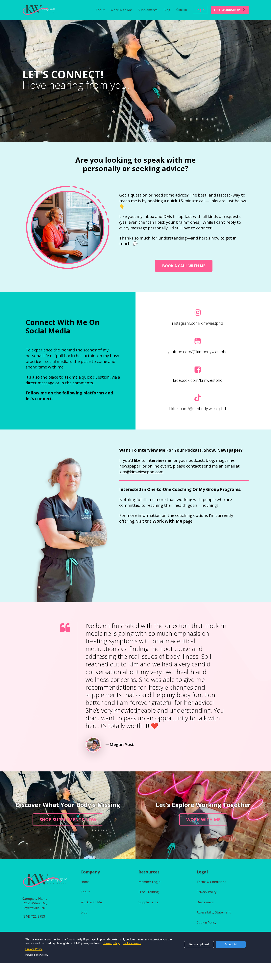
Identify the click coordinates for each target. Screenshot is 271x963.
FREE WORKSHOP (227, 10)
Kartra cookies (132, 943)
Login (200, 10)
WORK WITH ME (203, 819)
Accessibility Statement (214, 912)
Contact (181, 10)
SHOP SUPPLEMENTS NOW (67, 819)
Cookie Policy (206, 922)
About (100, 10)
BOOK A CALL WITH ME (184, 265)
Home (85, 882)
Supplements (148, 10)
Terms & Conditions (211, 882)
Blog (166, 10)
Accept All (230, 944)
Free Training (148, 892)
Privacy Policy (206, 892)
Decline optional (199, 944)
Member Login (149, 882)
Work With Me (121, 10)
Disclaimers (205, 902)
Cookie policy (111, 943)
